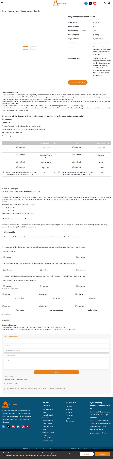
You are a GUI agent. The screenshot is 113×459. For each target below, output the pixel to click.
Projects (69, 412)
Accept (86, 454)
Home (4, 11)
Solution (69, 409)
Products (11, 11)
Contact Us (70, 421)
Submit (56, 372)
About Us (69, 415)
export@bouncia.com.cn (102, 412)
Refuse (102, 454)
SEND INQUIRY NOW (77, 82)
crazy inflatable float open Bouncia (28, 11)
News (68, 418)
